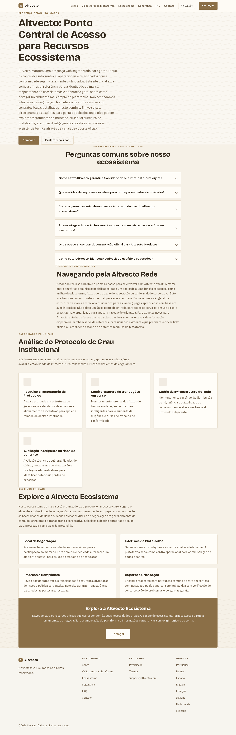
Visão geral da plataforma (98, 5)
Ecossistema (126, 5)
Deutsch (181, 671)
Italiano (180, 697)
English (180, 684)
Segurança (145, 5)
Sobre (74, 5)
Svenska (181, 710)
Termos (133, 671)
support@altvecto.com (143, 678)
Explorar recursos (57, 140)
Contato (169, 5)
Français (181, 691)
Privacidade (136, 665)
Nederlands (183, 704)
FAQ (157, 5)
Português (187, 5)
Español (181, 678)
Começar (208, 5)
